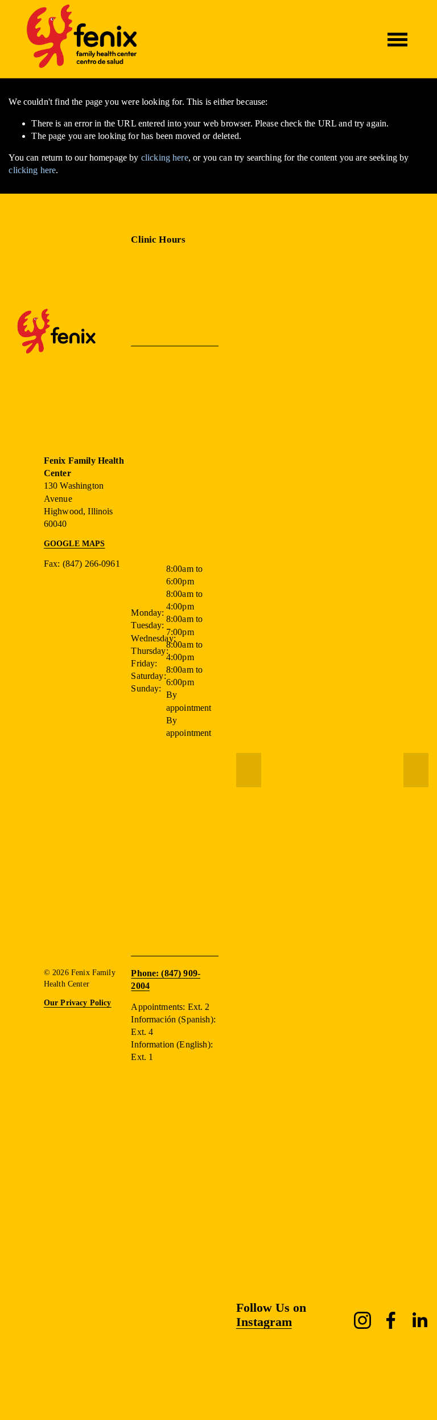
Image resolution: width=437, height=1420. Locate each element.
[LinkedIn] (419, 1320)
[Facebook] (391, 1320)
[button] (248, 770)
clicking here (164, 157)
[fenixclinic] (362, 1320)
